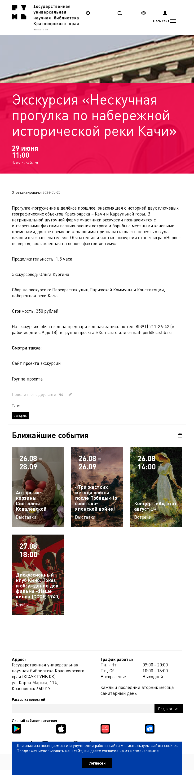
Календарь (178, 435)
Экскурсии (20, 415)
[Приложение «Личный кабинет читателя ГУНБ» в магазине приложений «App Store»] (61, 728)
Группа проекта (27, 379)
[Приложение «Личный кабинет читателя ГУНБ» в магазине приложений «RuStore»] (149, 728)
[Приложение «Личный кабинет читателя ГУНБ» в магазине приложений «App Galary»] (105, 728)
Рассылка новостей (28, 699)
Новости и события (25, 162)
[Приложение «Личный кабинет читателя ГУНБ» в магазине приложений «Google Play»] (16, 728)
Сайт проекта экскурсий (36, 363)
